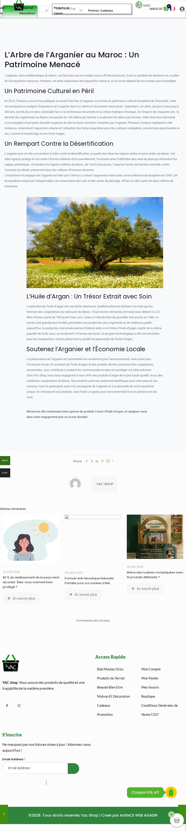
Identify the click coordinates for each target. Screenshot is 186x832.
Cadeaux (106, 10)
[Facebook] (6, 706)
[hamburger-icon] (44, 8)
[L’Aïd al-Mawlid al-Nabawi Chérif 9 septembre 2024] (182, 814)
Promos (93, 10)
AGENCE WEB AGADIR (138, 815)
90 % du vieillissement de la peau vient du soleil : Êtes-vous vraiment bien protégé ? (31, 582)
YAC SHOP (104, 483)
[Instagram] (18, 706)
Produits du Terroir (62, 10)
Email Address (14, 759)
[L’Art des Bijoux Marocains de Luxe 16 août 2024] (4, 814)
